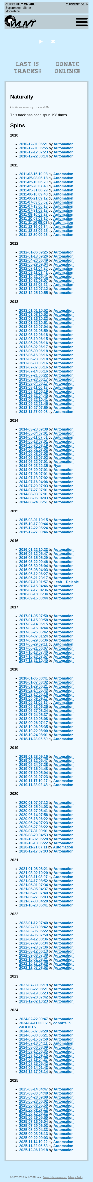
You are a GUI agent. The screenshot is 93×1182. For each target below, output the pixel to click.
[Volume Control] (54, 41)
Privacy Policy (75, 1177)
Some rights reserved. (55, 1177)
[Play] (41, 41)
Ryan (58, 466)
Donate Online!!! (68, 68)
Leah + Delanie (66, 582)
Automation (63, 144)
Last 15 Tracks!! (27, 68)
